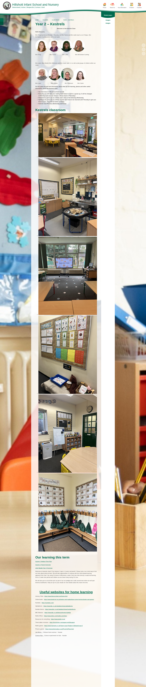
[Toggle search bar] (1, 20)
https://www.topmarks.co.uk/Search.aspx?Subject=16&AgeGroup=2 (63, 625)
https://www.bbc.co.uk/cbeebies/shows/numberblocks (60, 609)
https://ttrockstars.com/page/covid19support (62, 622)
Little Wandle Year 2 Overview (43, 568)
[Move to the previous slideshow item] (143, 49)
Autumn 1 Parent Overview (43, 565)
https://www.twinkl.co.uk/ (58, 619)
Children (45, 20)
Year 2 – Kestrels (68, 20)
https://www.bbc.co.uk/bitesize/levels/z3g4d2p (57, 612)
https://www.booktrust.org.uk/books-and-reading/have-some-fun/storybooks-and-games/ (69, 599)
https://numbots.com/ (48, 603)
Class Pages (55, 20)
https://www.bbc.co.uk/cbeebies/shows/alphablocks (58, 606)
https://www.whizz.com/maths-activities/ (55, 616)
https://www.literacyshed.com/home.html (55, 596)
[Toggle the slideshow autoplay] (143, 45)
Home (37, 20)
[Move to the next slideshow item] (143, 53)
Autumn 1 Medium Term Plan (43, 561)
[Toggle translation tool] (1, 23)
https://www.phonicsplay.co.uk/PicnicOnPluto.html (59, 629)
